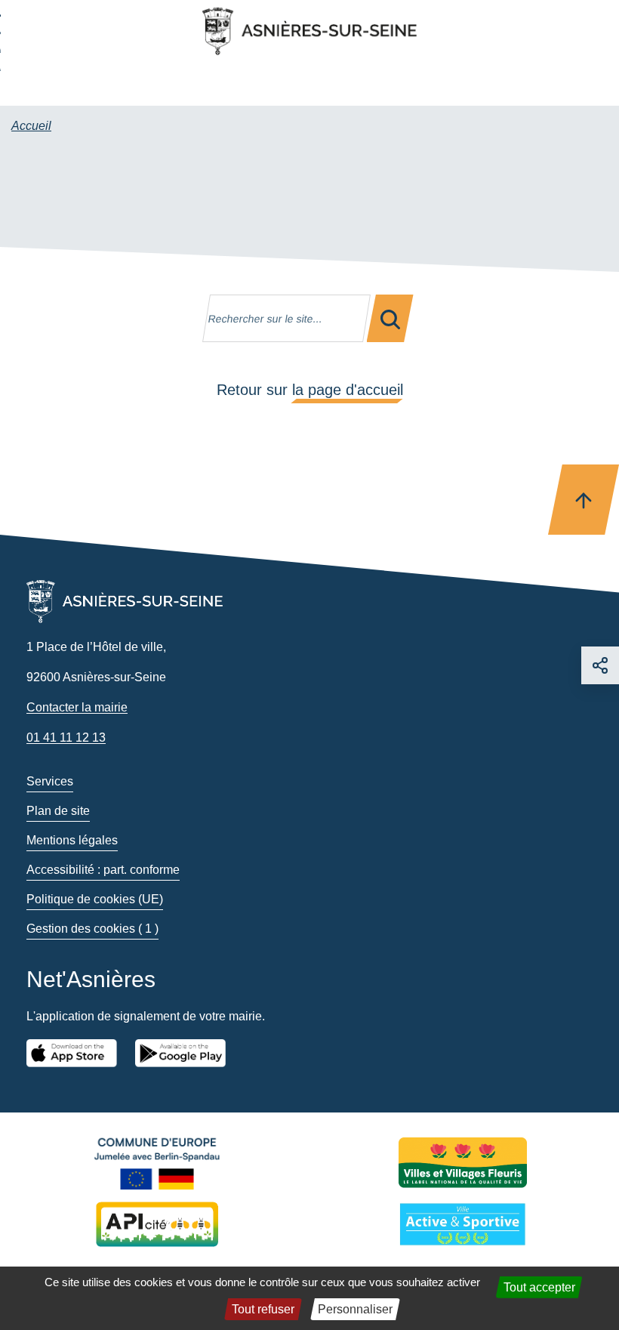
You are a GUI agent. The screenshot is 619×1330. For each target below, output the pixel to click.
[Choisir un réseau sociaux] (600, 665)
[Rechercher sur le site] (390, 318)
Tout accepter (539, 1287)
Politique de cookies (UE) (94, 899)
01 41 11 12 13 (66, 737)
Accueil (31, 125)
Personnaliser (355, 1309)
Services (49, 781)
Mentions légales (72, 840)
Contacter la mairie (77, 707)
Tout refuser (263, 1309)
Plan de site (58, 810)
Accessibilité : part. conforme (103, 869)
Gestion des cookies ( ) (92, 928)
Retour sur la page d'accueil (310, 389)
